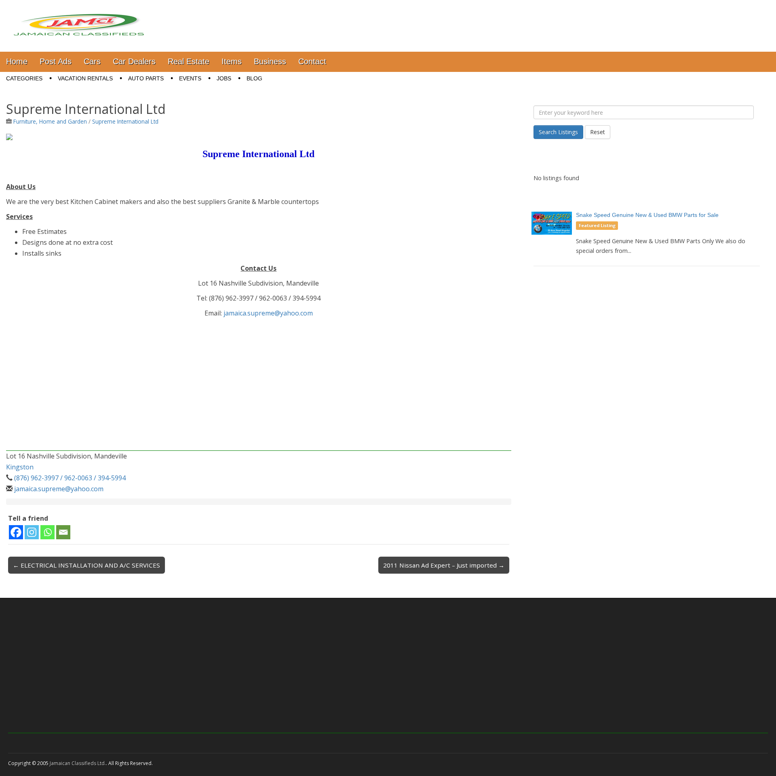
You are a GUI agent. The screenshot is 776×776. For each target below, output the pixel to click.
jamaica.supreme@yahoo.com (268, 313)
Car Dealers (134, 61)
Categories (24, 78)
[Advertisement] (248, 394)
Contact (312, 61)
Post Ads (56, 61)
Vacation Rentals (85, 78)
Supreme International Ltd (125, 121)
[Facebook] (16, 532)
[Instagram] (32, 532)
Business (270, 61)
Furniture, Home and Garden (50, 121)
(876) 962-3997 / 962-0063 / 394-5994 (70, 477)
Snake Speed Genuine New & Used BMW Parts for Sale (647, 215)
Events (190, 78)
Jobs (224, 78)
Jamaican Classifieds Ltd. (78, 763)
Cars (92, 61)
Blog (254, 78)
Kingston (20, 467)
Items (231, 61)
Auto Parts (146, 78)
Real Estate (188, 61)
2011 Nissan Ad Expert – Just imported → (443, 565)
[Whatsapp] (47, 532)
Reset (597, 132)
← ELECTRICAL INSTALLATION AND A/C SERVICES (86, 565)
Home (16, 61)
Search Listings (558, 132)
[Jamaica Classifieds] (79, 20)
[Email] (63, 532)
